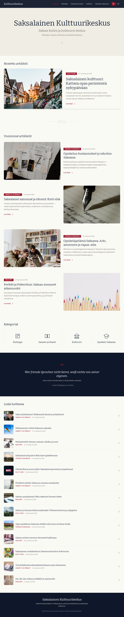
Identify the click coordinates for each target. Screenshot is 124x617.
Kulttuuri (89, 4)
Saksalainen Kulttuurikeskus (62, 599)
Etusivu (56, 4)
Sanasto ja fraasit (77, 4)
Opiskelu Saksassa (102, 4)
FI (113, 4)
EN (118, 4)
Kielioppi (65, 4)
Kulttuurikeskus (13, 3)
